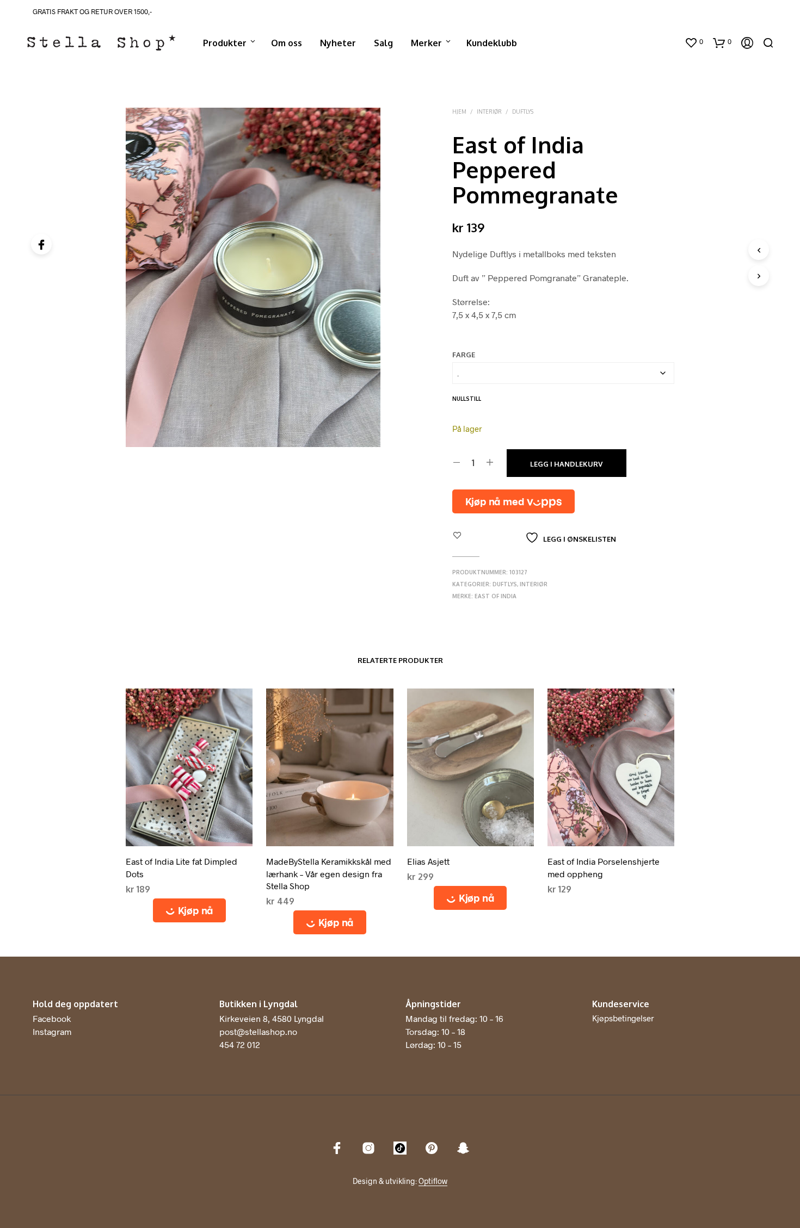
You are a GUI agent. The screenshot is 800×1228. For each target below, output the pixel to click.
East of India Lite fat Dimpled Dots (181, 867)
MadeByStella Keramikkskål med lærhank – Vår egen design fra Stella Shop (328, 873)
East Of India (495, 596)
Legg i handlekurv (566, 464)
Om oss (286, 43)
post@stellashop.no (258, 1031)
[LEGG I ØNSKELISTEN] (189, 837)
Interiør (489, 111)
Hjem (459, 111)
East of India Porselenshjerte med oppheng (603, 867)
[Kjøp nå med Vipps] (513, 501)
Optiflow (433, 1181)
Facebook (52, 1018)
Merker (426, 43)
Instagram (52, 1031)
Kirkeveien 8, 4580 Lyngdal (271, 1018)
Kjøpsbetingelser (623, 1018)
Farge (463, 354)
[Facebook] (41, 244)
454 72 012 (239, 1044)
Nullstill (466, 398)
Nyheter (338, 43)
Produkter (225, 43)
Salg (383, 43)
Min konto (654, 43)
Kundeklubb (491, 43)
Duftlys (522, 111)
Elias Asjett (428, 861)
